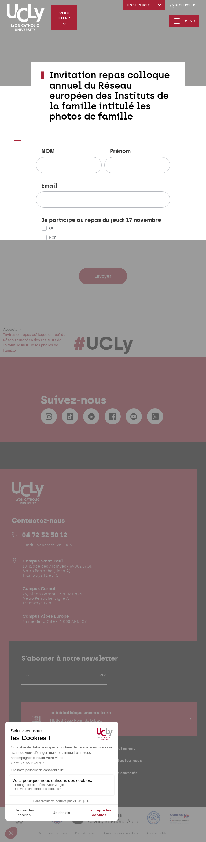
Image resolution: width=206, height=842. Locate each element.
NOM (48, 151)
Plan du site (84, 833)
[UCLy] (26, 17)
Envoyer (102, 276)
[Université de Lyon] (29, 821)
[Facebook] (113, 416)
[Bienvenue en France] (154, 821)
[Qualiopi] (179, 821)
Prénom (120, 151)
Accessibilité (156, 833)
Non (53, 237)
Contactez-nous (125, 760)
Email (49, 186)
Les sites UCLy (138, 5)
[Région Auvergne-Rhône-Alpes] (106, 821)
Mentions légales (53, 833)
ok (103, 674)
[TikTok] (70, 416)
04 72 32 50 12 (44, 535)
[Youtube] (134, 416)
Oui (52, 228)
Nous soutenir (123, 773)
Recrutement (122, 748)
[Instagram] (49, 416)
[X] (155, 416)
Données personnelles (120, 833)
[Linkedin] (91, 416)
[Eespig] (57, 821)
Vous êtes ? (64, 15)
